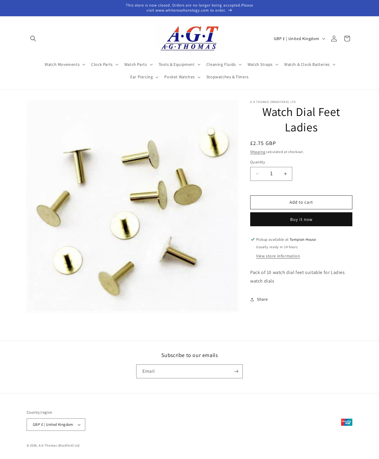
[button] (33, 38)
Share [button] (262, 299)
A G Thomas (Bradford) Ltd (59, 445)
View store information (278, 256)
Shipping (257, 151)
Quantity (257, 162)
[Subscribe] (236, 371)
